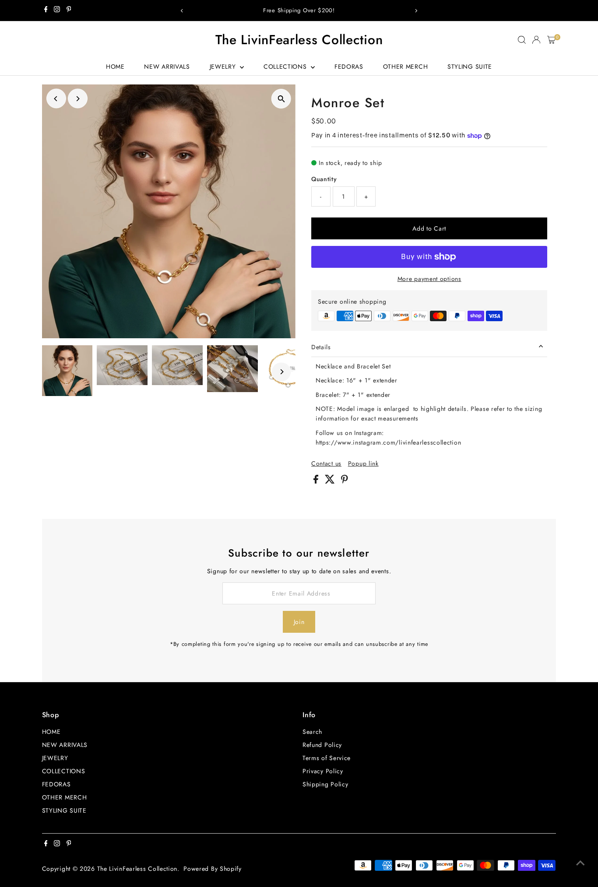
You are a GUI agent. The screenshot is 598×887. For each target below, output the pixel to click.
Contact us (326, 463)
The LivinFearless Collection (299, 39)
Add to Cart (429, 228)
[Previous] (182, 11)
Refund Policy (322, 744)
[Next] (416, 11)
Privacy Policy (323, 771)
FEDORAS (348, 66)
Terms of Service (327, 758)
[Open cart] (551, 40)
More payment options (429, 278)
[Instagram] (57, 10)
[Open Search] (522, 40)
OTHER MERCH (405, 66)
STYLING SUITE (469, 66)
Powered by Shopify (212, 868)
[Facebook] (46, 10)
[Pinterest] (69, 10)
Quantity (324, 179)
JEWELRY (224, 66)
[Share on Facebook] (316, 481)
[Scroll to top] (580, 863)
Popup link (363, 463)
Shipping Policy (325, 784)
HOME (115, 66)
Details (321, 347)
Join (299, 621)
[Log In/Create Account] (536, 40)
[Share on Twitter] (331, 481)
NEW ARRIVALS (167, 66)
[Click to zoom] (281, 99)
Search (312, 731)
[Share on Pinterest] (344, 481)
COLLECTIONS (286, 66)
